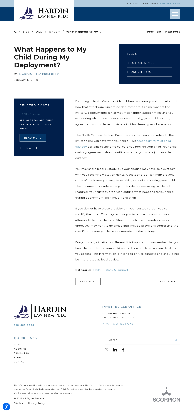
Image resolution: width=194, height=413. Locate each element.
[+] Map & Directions (118, 323)
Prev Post (88, 281)
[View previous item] (21, 148)
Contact (20, 361)
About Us (20, 349)
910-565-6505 (170, 3)
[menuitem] (51, 344)
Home (18, 344)
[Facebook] (123, 350)
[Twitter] (107, 350)
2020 (39, 31)
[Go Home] (16, 32)
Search (113, 339)
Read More (33, 138)
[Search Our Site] (176, 340)
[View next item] (35, 148)
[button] (6, 406)
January (54, 31)
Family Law (22, 353)
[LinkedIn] (115, 350)
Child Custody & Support (110, 269)
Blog (26, 31)
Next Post (167, 281)
